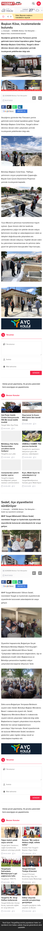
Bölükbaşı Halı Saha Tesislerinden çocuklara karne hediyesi (9, 447)
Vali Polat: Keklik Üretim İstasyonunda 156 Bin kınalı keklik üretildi (10, 418)
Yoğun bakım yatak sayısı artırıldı (9, 841)
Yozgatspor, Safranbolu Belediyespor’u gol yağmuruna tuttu (9, 872)
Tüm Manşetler (30, 31)
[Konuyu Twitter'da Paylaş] (9, 107)
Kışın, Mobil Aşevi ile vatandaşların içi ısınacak (31, 475)
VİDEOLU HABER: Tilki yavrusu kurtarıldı (31, 445)
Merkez (21, 31)
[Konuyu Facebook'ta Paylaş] (3, 107)
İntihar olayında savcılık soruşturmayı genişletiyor (31, 900)
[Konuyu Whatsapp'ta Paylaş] (14, 107)
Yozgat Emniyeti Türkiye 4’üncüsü (29, 870)
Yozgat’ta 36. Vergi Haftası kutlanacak (9, 899)
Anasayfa (6, 31)
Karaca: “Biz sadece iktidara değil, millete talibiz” (31, 842)
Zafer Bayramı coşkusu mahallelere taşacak (24, 16)
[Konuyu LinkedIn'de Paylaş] (20, 107)
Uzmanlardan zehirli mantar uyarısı (10, 474)
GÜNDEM (15, 31)
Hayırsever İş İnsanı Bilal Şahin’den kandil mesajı (31, 417)
